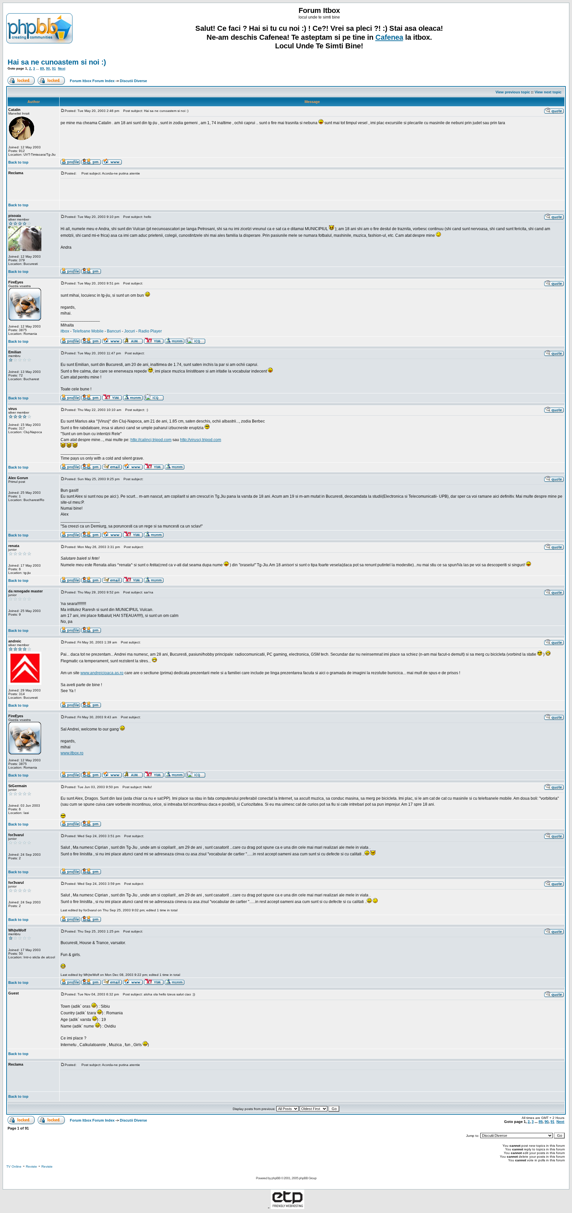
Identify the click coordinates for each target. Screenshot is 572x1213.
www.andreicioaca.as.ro (101, 673)
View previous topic (513, 92)
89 (42, 68)
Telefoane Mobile (88, 331)
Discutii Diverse (133, 81)
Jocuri (129, 331)
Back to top (18, 162)
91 (54, 68)
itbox (65, 331)
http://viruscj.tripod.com (200, 439)
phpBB (275, 1178)
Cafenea (389, 37)
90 (48, 68)
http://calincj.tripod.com (150, 439)
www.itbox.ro (72, 753)
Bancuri (114, 331)
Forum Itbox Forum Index (92, 81)
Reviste (31, 1166)
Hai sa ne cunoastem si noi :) (57, 62)
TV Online (14, 1166)
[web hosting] (287, 1207)
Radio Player (150, 331)
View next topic (548, 92)
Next (61, 68)
